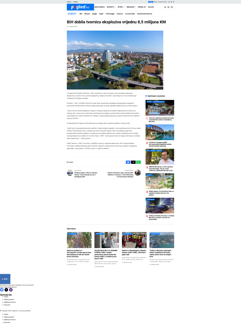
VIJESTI (72, 13)
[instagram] (173, 2)
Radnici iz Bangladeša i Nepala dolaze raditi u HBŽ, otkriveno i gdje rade (134, 252)
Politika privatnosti (9, 299)
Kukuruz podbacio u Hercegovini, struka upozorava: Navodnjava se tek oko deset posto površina (79, 253)
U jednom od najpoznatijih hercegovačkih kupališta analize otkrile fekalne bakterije (160, 144)
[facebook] (169, 2)
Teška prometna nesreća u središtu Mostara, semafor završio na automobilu (161, 217)
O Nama (69, 2)
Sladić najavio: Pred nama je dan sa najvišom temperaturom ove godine (161, 193)
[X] (171, 1)
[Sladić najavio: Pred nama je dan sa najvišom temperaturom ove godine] (160, 181)
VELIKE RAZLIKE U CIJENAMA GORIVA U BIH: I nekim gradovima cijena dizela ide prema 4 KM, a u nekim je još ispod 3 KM (105, 254)
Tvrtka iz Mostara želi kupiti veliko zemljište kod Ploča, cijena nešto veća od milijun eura (160, 253)
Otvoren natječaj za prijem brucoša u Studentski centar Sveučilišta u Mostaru (161, 119)
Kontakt (75, 2)
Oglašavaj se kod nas (10, 302)
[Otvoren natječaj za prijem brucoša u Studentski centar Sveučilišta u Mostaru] (160, 108)
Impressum (7, 305)
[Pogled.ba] (80, 7)
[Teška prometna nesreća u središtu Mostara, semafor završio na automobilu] (160, 205)
